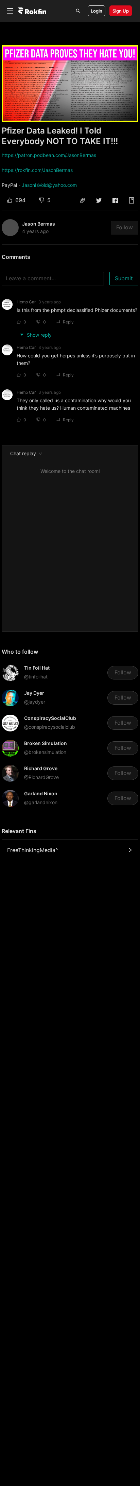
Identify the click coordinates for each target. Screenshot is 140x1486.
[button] (82, 200)
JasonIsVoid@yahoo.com (49, 185)
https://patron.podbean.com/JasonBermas (49, 155)
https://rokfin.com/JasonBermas (37, 170)
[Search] (78, 10)
